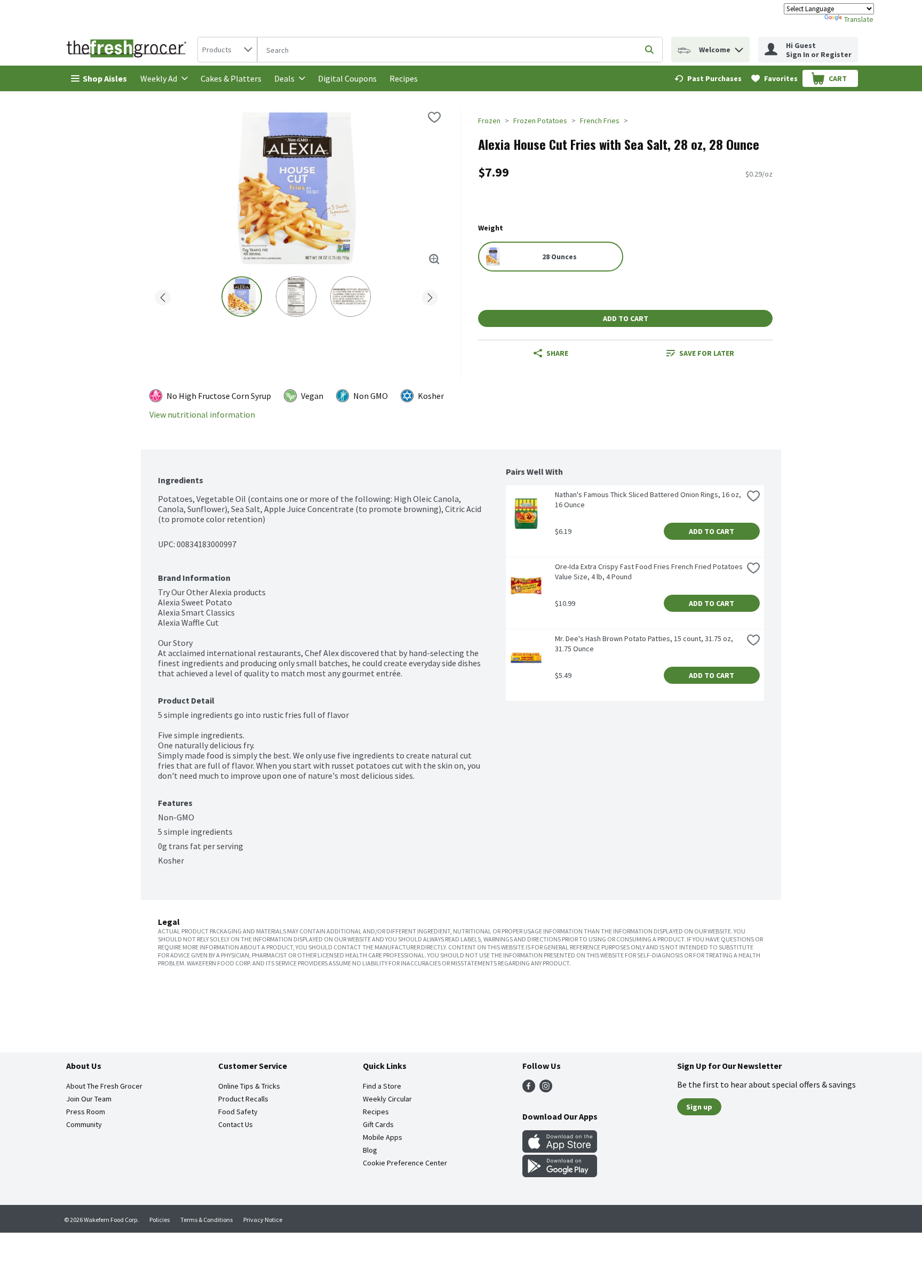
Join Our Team (89, 1099)
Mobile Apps (382, 1137)
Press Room (85, 1111)
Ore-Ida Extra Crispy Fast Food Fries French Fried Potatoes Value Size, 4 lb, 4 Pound (649, 571)
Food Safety (238, 1111)
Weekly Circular (387, 1099)
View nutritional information (202, 415)
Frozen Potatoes (540, 120)
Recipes (404, 78)
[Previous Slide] (162, 295)
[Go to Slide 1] (241, 296)
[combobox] (227, 49)
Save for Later (706, 353)
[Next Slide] (430, 295)
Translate (858, 19)
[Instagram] (545, 1089)
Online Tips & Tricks (249, 1086)
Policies (159, 1220)
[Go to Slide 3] (350, 296)
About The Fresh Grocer (104, 1086)
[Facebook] (528, 1089)
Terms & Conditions (206, 1220)
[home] (128, 49)
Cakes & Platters (231, 78)
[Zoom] (434, 259)
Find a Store (382, 1086)
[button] (739, 47)
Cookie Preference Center (405, 1163)
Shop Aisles (105, 78)
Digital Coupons (347, 78)
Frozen (489, 120)
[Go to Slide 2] (296, 296)
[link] (708, 78)
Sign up (699, 1107)
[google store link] (559, 1174)
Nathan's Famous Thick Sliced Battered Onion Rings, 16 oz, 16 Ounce (649, 499)
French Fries (599, 120)
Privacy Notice (262, 1220)
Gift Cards (378, 1124)
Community (84, 1124)
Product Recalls (243, 1099)
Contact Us (235, 1124)
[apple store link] (559, 1149)
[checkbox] (434, 117)
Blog (370, 1150)
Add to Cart (625, 318)
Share (557, 353)
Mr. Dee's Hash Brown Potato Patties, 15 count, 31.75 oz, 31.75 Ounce (645, 643)
